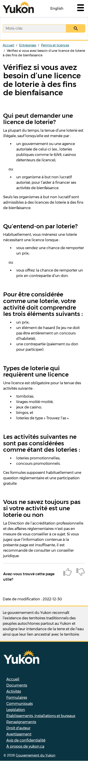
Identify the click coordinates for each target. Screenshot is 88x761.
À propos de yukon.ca (25, 746)
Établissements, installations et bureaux (40, 716)
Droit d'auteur (18, 728)
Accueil (8, 45)
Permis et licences (55, 45)
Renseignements (21, 722)
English (56, 8)
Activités (13, 691)
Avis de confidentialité (25, 740)
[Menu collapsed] (80, 8)
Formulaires (16, 697)
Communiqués (19, 703)
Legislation (15, 710)
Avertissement (18, 734)
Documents (16, 685)
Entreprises (27, 45)
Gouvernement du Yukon (35, 755)
